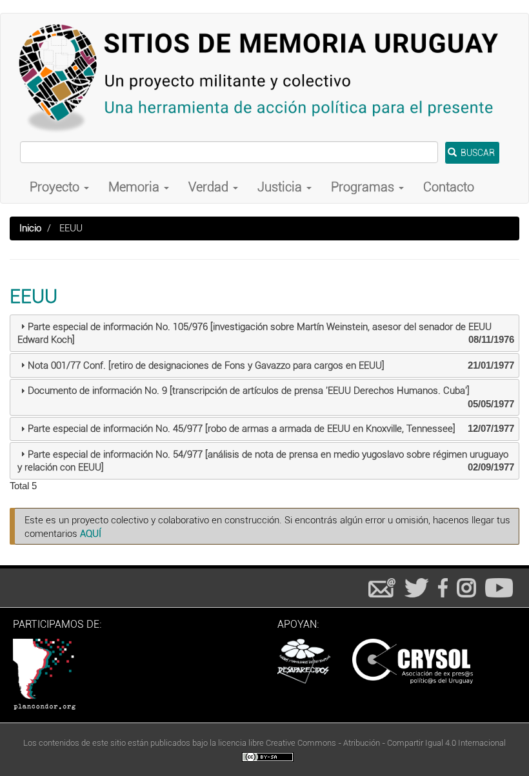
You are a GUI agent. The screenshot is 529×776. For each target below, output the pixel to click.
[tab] (264, 333)
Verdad (210, 187)
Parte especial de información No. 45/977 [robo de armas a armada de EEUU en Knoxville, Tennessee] (241, 428)
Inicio (30, 228)
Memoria (135, 187)
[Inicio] (264, 77)
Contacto (448, 187)
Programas (364, 187)
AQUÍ (90, 533)
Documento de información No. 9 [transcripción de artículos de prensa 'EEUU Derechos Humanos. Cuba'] (249, 390)
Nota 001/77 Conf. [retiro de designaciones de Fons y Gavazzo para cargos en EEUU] (206, 365)
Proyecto (56, 187)
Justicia (281, 187)
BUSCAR (477, 153)
